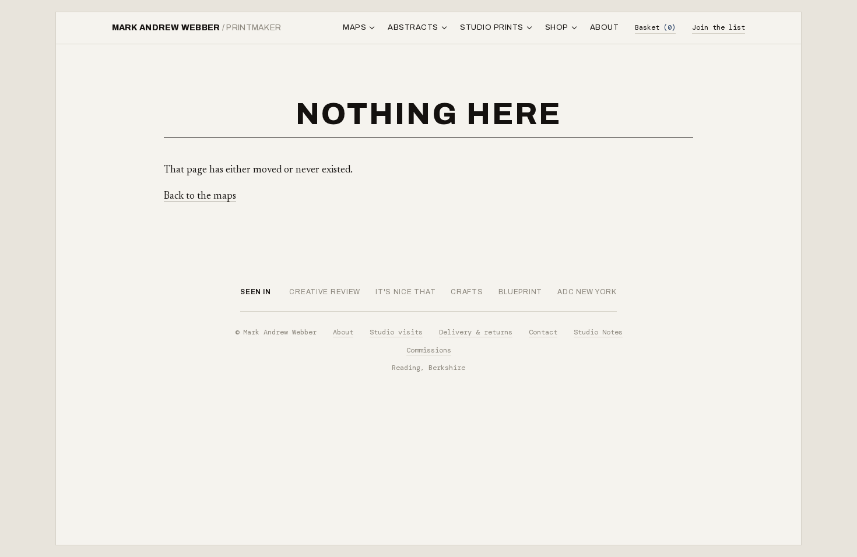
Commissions (428, 350)
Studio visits (396, 332)
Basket (655, 27)
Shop (556, 27)
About (604, 27)
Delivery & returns (475, 332)
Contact (543, 332)
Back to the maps (200, 197)
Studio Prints (492, 27)
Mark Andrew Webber (197, 27)
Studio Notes (598, 332)
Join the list (718, 27)
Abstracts (413, 27)
